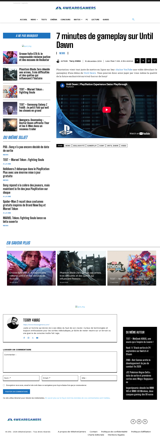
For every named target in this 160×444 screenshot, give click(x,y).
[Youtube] (37, 337)
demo (67, 146)
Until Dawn (90, 72)
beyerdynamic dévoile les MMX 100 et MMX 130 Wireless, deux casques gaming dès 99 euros (140, 391)
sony (101, 146)
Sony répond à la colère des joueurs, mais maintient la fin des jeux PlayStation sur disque (26, 188)
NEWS (5, 155)
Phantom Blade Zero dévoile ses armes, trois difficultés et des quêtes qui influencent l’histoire (34, 74)
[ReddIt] (154, 60)
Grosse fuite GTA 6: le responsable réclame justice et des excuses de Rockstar (34, 56)
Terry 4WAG (75, 61)
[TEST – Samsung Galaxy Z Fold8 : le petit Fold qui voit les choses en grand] (10, 108)
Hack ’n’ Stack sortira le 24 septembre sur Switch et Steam (138, 351)
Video (123, 146)
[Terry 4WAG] (58, 61)
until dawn (112, 146)
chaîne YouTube (124, 69)
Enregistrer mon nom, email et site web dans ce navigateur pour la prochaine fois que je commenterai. (46, 385)
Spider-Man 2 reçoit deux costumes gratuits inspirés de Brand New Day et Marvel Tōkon (24, 205)
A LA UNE (7, 164)
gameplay (92, 146)
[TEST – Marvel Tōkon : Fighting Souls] (10, 91)
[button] (133, 20)
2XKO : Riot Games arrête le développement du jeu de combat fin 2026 (138, 363)
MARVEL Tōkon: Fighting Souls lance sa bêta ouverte (24, 219)
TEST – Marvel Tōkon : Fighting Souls (31, 91)
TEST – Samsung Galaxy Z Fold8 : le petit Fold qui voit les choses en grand (34, 107)
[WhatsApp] (148, 60)
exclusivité (79, 146)
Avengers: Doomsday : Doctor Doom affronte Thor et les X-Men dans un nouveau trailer (34, 124)
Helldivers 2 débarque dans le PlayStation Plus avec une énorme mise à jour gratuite (26, 172)
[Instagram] (28, 337)
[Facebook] (137, 60)
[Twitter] (143, 60)
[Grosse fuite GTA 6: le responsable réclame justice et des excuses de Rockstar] (10, 57)
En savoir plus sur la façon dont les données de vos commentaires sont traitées (77, 398)
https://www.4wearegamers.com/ (36, 325)
